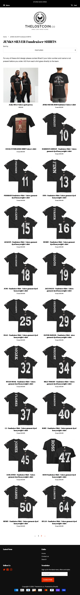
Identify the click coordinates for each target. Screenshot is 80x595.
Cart (75, 5)
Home (5, 37)
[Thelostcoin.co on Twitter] (4, 570)
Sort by (5, 46)
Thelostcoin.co (39, 586)
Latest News (7, 549)
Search (44, 559)
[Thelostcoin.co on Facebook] (7, 570)
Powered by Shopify (51, 586)
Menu (8, 5)
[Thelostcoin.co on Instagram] (11, 570)
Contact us (45, 556)
